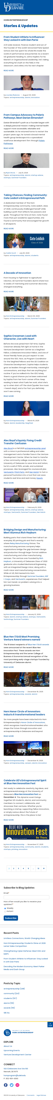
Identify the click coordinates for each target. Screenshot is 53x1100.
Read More (9, 70)
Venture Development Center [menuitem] (17, 1054)
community (29, 847)
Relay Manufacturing (19, 543)
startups (7, 177)
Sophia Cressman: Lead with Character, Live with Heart (20, 337)
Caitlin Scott (11, 253)
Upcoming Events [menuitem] (12, 1050)
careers (28, 763)
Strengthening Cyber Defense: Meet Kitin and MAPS (24, 952)
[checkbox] (26, 910)
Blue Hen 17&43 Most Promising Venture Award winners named (22, 638)
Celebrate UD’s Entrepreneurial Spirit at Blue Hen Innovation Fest (25, 782)
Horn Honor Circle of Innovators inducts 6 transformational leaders (24, 713)
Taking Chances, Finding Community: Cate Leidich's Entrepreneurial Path (25, 196)
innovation (35, 97)
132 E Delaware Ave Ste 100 (16, 1068)
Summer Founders (18, 177)
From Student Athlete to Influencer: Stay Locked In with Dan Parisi (24, 38)
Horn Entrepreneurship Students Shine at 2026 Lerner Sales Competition (25, 944)
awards (28, 694)
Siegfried (29, 423)
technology (8, 619)
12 (38, 868)
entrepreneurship (17, 97)
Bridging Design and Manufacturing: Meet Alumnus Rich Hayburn (25, 531)
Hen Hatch (41, 512)
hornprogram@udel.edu (15, 1075)
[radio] (26, 908)
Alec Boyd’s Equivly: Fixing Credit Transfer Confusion (23, 442)
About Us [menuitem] (8, 1046)
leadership (20, 423)
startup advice (37, 175)
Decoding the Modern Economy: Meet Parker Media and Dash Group (24, 968)
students (34, 255)
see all (7, 1012)
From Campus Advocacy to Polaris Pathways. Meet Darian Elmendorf (24, 116)
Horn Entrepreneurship (15, 316)
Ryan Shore (10, 173)
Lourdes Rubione (13, 95)
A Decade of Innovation (17, 273)
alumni (27, 97)
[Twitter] (12, 1086)
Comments (30, 1095)
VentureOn (15, 512)
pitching (14, 849)
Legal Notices (41, 1095)
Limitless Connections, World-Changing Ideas (24, 938)
